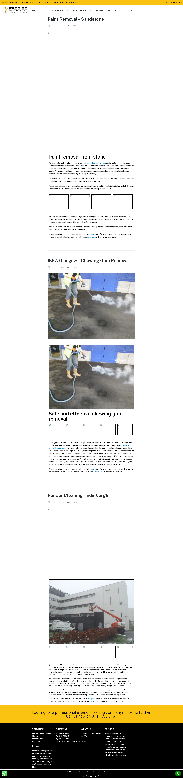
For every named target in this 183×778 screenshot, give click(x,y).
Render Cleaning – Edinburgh (78, 495)
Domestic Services (59, 10)
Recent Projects (113, 10)
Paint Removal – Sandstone (76, 19)
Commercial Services (81, 10)
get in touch (91, 237)
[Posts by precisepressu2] (49, 26)
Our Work (99, 10)
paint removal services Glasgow (94, 163)
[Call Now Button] (178, 773)
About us (43, 10)
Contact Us (128, 10)
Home (33, 10)
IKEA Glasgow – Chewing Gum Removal (88, 260)
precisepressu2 (56, 26)
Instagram (92, 234)
